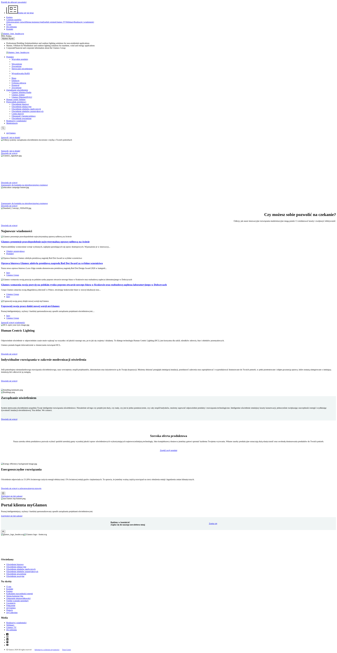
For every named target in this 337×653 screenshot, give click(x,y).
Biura (14, 78)
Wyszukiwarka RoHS (21, 73)
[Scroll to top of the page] (3, 531)
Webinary (70, 22)
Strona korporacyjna (34, 22)
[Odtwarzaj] (3, 493)
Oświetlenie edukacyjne (21, 106)
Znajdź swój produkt (168, 450)
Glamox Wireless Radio (21, 92)
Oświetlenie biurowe (20, 104)
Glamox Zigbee (18, 95)
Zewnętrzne (16, 66)
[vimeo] (7, 645)
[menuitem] (171, 43)
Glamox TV (61, 22)
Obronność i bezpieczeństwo (24, 116)
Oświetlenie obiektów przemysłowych (27, 111)
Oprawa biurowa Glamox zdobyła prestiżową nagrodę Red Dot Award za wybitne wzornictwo (52, 263)
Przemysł (15, 85)
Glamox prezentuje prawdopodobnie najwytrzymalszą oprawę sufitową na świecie (45, 241)
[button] (10, 57)
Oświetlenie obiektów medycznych (26, 109)
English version (49, 22)
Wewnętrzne (17, 64)
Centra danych (18, 114)
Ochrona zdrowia (19, 83)
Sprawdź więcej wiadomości (13, 322)
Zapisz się (213, 523)
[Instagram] (7, 637)
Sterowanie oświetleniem (22, 69)
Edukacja (15, 80)
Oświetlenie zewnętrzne (21, 118)
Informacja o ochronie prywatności (47, 650)
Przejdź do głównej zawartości (13, 2)
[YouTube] (7, 642)
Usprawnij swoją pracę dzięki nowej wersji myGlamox (30, 306)
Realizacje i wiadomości (84, 22)
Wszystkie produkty (20, 59)
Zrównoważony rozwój (16, 22)
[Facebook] (7, 634)
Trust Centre (66, 650)
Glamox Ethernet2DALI (22, 97)
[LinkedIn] (7, 640)
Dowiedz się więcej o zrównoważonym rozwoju (21, 488)
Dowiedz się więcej (9, 354)
